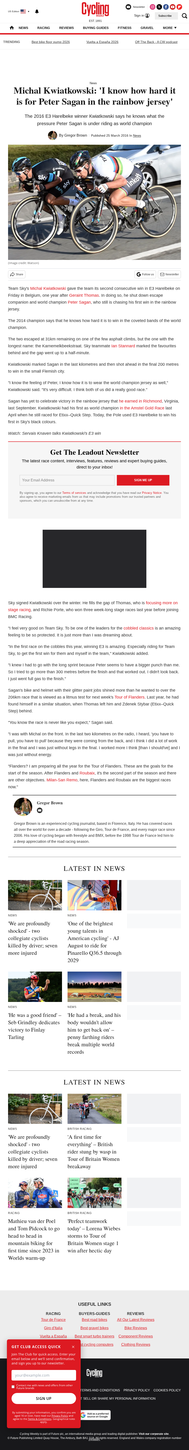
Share (19, 274)
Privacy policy (137, 1390)
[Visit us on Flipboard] (179, 7)
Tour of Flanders (130, 697)
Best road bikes (94, 1320)
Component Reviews (135, 1336)
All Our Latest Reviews (135, 1320)
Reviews (66, 28)
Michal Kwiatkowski (48, 288)
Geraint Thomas (84, 295)
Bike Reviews (135, 1328)
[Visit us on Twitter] (159, 7)
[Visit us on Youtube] (172, 7)
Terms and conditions (100, 1390)
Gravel (147, 28)
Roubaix (87, 773)
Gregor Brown (75, 135)
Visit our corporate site (154, 1434)
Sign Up (44, 1398)
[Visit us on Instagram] (152, 7)
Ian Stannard (123, 346)
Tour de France (53, 1320)
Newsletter (172, 274)
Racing (43, 28)
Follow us (148, 274)
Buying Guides (96, 28)
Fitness (124, 28)
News (23, 28)
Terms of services (74, 493)
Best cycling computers (94, 1344)
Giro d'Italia (53, 1328)
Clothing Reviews (135, 1344)
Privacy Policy (60, 1415)
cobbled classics (139, 628)
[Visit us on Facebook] (166, 7)
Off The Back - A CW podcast (156, 42)
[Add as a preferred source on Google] (94, 1415)
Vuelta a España (53, 1336)
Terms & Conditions (39, 1419)
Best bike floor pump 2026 (51, 42)
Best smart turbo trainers (94, 1336)
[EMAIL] (41, 810)
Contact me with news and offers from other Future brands (44, 1387)
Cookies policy (167, 1390)
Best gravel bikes (94, 1328)
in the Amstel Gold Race (142, 408)
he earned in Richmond (140, 401)
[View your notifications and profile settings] (36, 11)
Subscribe (165, 15)
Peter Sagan (79, 302)
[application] (94, 559)
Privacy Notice (152, 493)
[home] (11, 28)
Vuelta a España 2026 (102, 42)
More (168, 28)
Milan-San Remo (62, 780)
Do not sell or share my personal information (113, 1398)
